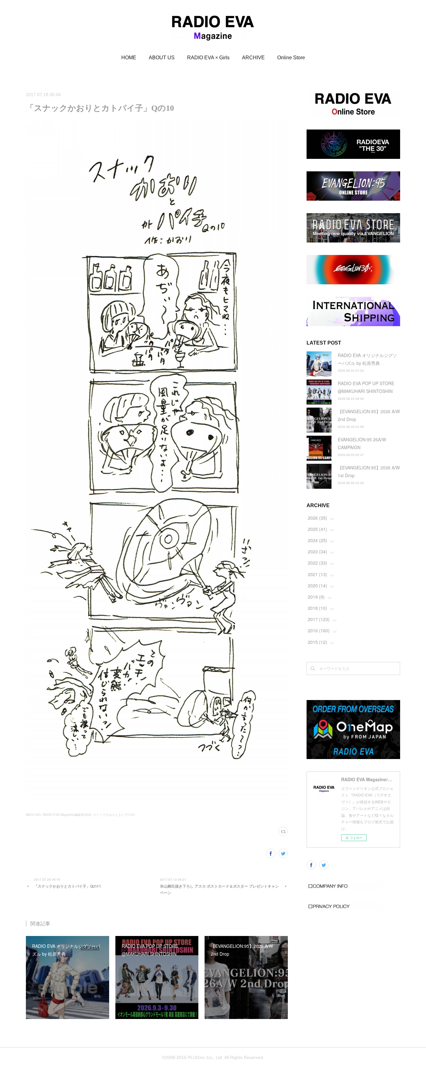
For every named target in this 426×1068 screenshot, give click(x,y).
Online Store (291, 57)
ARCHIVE (253, 57)
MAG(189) (33, 814)
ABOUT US (162, 57)
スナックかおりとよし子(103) (114, 814)
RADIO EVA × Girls (208, 57)
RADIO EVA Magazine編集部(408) (66, 814)
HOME (128, 57)
